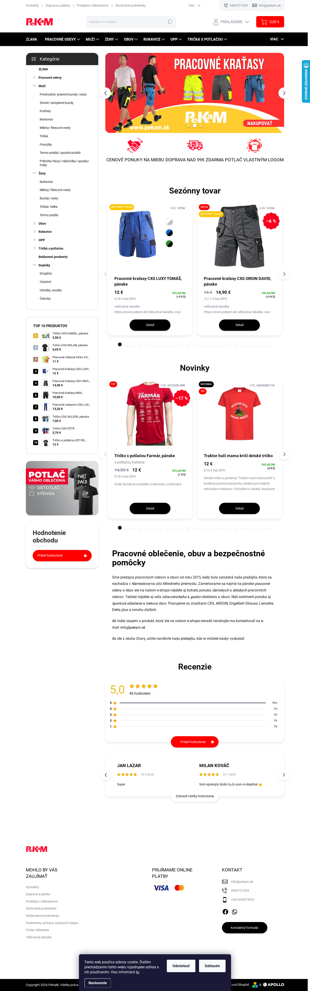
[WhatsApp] (234, 911)
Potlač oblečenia (37, 930)
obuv (129, 590)
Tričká (44, 136)
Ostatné (45, 282)
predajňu (188, 638)
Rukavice (45, 231)
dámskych (220, 590)
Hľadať (170, 22)
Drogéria (46, 273)
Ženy (42, 173)
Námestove (141, 583)
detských (240, 590)
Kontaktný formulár (244, 928)
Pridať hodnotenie (50, 555)
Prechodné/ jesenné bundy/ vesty (63, 94)
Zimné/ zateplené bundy (57, 103)
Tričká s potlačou (51, 248)
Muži (42, 86)
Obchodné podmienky (130, 5)
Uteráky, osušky (51, 290)
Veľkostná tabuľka (39, 937)
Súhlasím (212, 966)
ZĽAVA (43, 69)
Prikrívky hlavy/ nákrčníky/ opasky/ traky (64, 163)
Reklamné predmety (53, 257)
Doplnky (44, 265)
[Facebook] (225, 911)
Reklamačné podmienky (42, 915)
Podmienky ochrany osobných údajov (52, 923)
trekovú (152, 603)
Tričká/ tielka (49, 207)
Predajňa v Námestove (92, 5)
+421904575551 (243, 899)
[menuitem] (33, 39)
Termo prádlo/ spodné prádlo (60, 153)
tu (137, 972)
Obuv (42, 223)
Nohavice (46, 119)
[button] (112, 93)
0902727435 (240, 890)
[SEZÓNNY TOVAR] (150, 238)
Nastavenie (98, 983)
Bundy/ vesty (49, 198)
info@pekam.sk (132, 627)
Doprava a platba (58, 5)
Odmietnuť (181, 966)
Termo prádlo (49, 215)
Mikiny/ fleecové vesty (55, 128)
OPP (42, 240)
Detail (150, 325)
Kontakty (32, 5)
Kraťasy (45, 111)
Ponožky (46, 144)
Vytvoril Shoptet (238, 984)
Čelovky (45, 298)
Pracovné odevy (50, 77)
